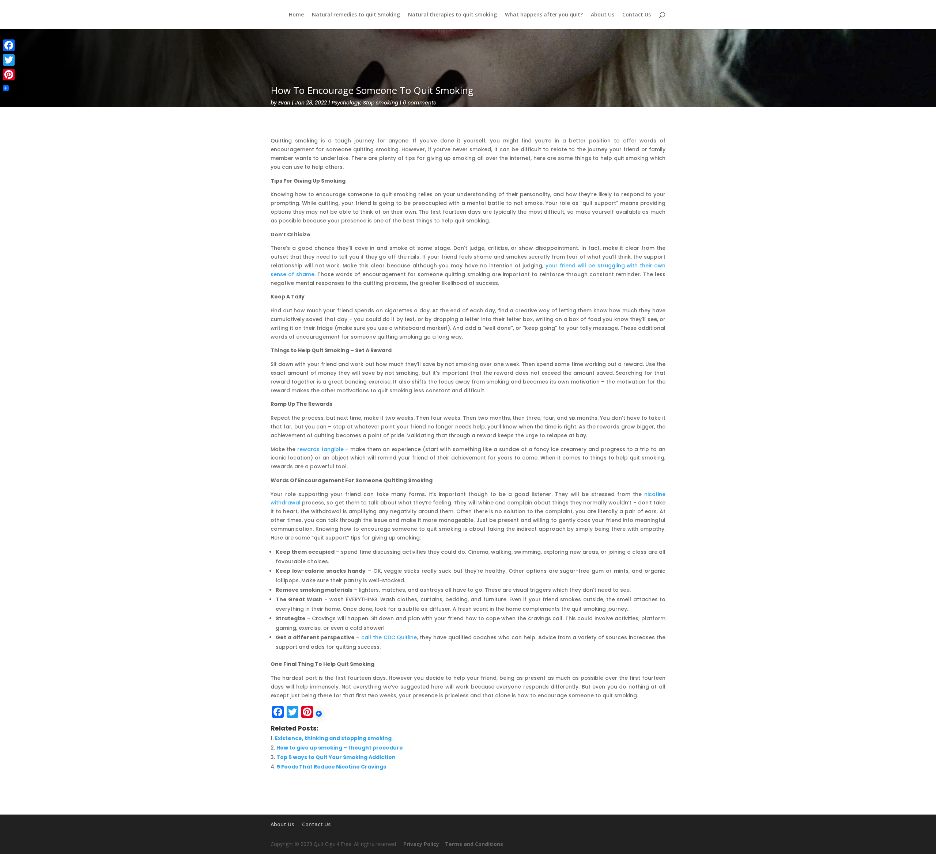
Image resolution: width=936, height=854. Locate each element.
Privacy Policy (421, 843)
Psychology (346, 102)
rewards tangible (320, 449)
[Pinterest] (8, 74)
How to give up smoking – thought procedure (339, 747)
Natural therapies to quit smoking (452, 15)
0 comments (419, 102)
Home (296, 15)
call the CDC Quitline (389, 637)
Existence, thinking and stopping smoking (333, 738)
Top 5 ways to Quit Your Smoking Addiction (336, 757)
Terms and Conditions (475, 843)
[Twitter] (8, 60)
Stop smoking (380, 102)
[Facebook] (8, 45)
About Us (602, 15)
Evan (284, 102)
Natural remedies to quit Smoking (356, 15)
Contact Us (636, 15)
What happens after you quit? (544, 15)
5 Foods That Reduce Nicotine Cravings (331, 766)
